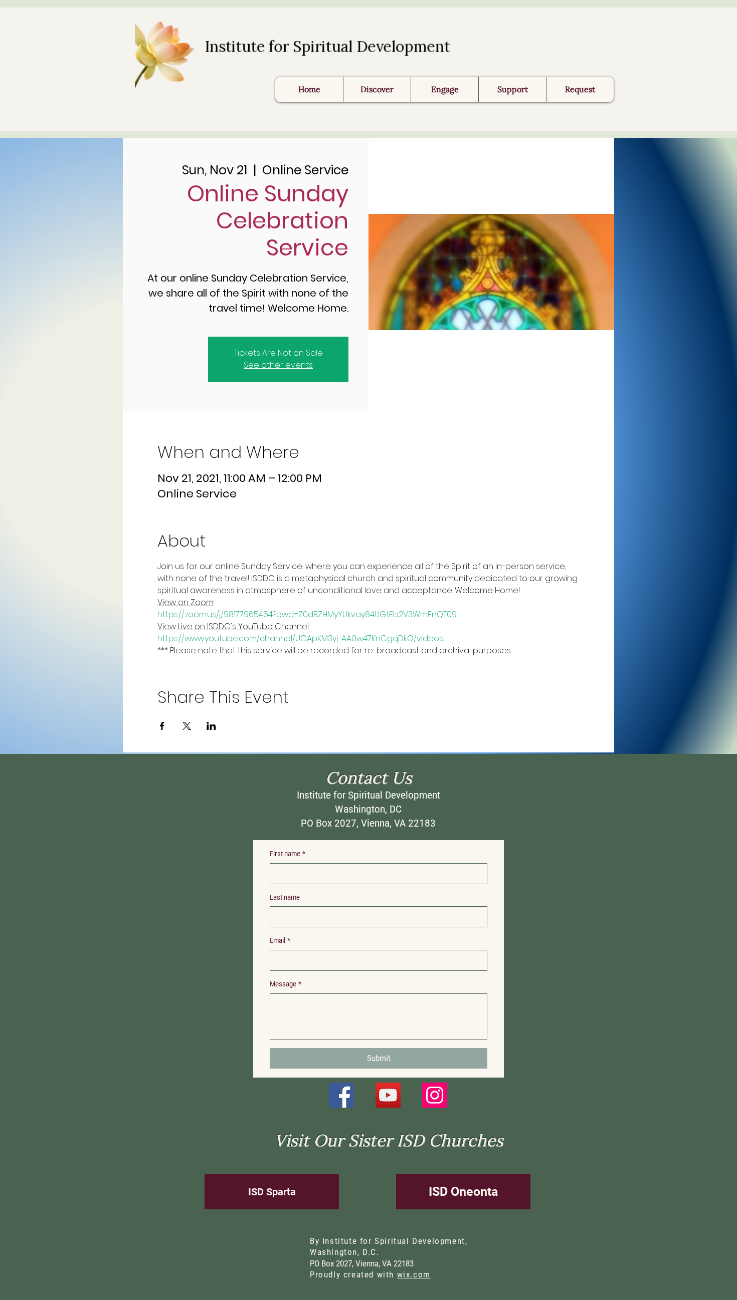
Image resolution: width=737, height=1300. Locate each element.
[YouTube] (388, 1095)
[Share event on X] (187, 726)
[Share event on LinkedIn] (211, 726)
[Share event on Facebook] (162, 726)
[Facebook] (341, 1095)
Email (280, 940)
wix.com (414, 1274)
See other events (278, 365)
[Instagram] (434, 1095)
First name (287, 854)
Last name (285, 897)
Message (285, 984)
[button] (580, 89)
